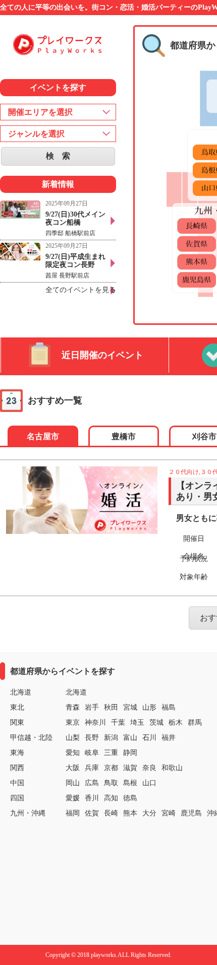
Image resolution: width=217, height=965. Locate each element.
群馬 (195, 722)
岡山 (73, 783)
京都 (111, 768)
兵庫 (92, 768)
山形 (149, 707)
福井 (168, 737)
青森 (73, 707)
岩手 (92, 707)
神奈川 (95, 722)
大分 (149, 813)
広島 (92, 783)
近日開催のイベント (102, 355)
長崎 (111, 813)
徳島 (130, 798)
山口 (149, 783)
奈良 (149, 768)
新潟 (111, 737)
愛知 (73, 752)
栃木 (176, 722)
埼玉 (137, 722)
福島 (168, 707)
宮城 (130, 707)
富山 (130, 737)
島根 (130, 783)
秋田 (111, 707)
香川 (92, 798)
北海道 (76, 692)
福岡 (73, 813)
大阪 (73, 768)
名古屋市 (43, 436)
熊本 (130, 813)
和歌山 (172, 768)
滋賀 (130, 768)
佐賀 (92, 813)
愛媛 (73, 798)
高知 (111, 798)
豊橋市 (124, 436)
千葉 (118, 722)
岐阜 (92, 752)
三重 (111, 752)
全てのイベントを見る (80, 290)
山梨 (73, 737)
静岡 (130, 752)
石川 (149, 737)
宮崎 (168, 813)
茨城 (156, 722)
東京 (73, 722)
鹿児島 (191, 813)
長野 (92, 737)
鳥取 (111, 783)
